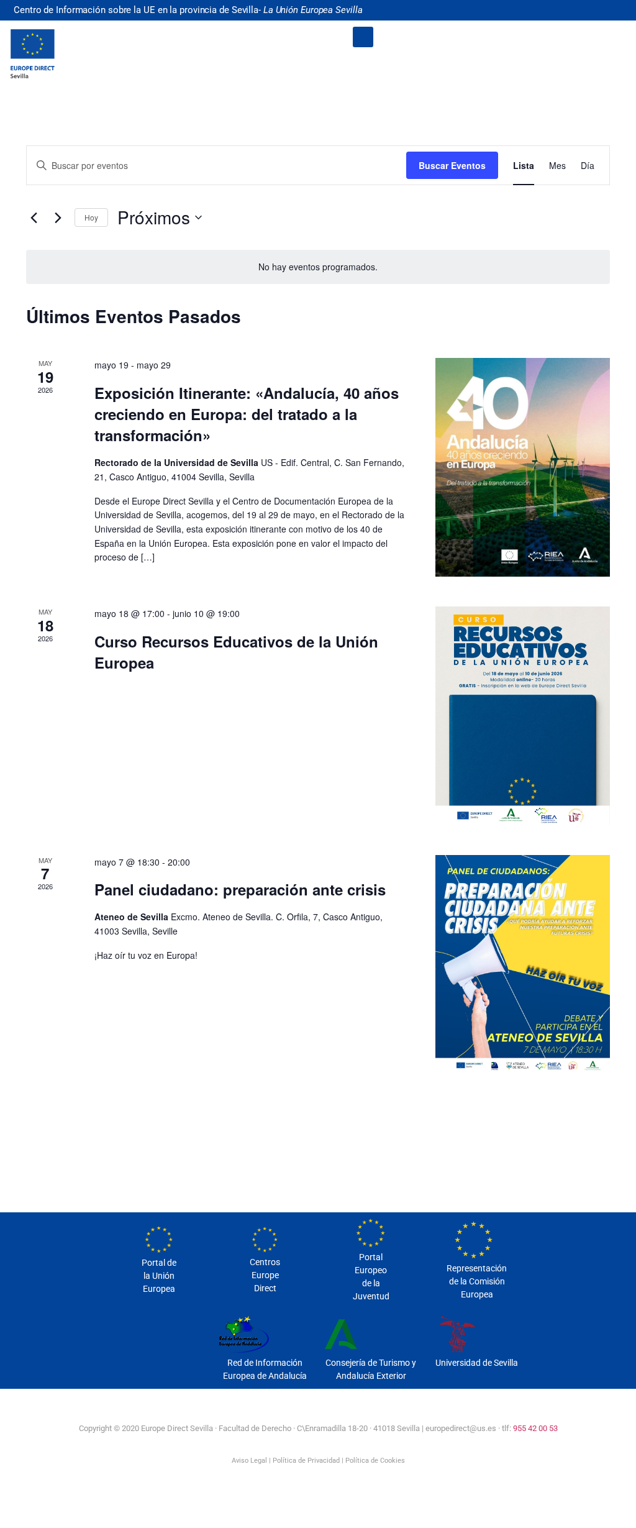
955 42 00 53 (535, 1428)
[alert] (318, 267)
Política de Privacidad (306, 1461)
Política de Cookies (375, 1461)
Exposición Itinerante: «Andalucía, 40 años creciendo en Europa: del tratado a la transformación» (246, 414)
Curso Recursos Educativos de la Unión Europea (236, 652)
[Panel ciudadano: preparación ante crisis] (522, 964)
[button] (363, 37)
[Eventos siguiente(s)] (57, 217)
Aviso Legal (249, 1461)
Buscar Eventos (452, 165)
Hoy (91, 217)
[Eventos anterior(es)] (33, 217)
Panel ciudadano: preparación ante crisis (240, 889)
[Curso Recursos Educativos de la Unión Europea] (522, 715)
